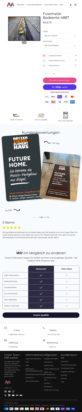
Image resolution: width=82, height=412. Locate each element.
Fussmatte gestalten (68, 365)
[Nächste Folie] (38, 28)
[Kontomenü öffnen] (70, 4)
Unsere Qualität (41, 315)
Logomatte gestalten (33, 359)
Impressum (48, 362)
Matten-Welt (13, 403)
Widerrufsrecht (9, 405)
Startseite (64, 361)
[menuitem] (61, 4)
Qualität (47, 383)
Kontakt (64, 378)
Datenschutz (48, 365)
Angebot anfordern (51, 359)
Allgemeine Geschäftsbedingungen (34, 370)
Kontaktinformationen (57, 405)
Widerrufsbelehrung (51, 369)
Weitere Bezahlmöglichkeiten (59, 92)
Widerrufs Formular (51, 390)
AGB (27, 365)
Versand (37, 405)
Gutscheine (29, 378)
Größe (45, 31)
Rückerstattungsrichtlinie (35, 374)
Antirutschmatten (32, 381)
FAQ (27, 362)
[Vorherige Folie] (10, 28)
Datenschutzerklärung (22, 405)
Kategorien (48, 387)
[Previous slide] (36, 217)
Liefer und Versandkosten (49, 373)
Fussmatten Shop (67, 368)
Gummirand (47, 41)
